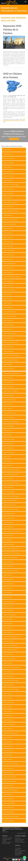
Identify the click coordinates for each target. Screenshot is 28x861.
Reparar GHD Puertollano (8, 250)
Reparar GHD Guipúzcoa (8, 254)
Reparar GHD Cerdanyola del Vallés (11, 636)
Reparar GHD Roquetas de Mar (10, 202)
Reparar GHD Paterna (8, 346)
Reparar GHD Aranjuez (8, 478)
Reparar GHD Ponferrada (8, 452)
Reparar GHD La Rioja (8, 241)
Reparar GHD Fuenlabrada (9, 658)
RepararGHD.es (9, 858)
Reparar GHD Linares (8, 750)
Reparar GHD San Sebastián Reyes (11, 548)
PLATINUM (20, 18)
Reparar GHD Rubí (7, 149)
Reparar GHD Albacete (8, 189)
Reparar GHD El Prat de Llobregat (10, 763)
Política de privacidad (19, 839)
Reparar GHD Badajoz (8, 228)
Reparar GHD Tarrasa (8, 606)
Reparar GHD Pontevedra (9, 724)
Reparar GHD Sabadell (8, 176)
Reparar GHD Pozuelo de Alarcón (10, 733)
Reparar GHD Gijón (7, 434)
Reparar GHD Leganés (8, 807)
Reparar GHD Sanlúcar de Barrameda (11, 373)
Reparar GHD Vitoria (7, 180)
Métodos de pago (6, 843)
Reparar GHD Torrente (8, 676)
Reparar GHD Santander (8, 812)
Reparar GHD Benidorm (8, 684)
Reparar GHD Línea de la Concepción (11, 667)
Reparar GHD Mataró (8, 759)
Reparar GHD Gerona (8, 233)
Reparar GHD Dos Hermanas (9, 311)
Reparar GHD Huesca (8, 628)
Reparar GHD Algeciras (8, 487)
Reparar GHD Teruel (7, 285)
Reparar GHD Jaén (7, 465)
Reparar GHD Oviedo (8, 561)
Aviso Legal (17, 837)
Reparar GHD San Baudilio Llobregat (11, 483)
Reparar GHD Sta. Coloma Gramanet (11, 553)
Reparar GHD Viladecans (8, 386)
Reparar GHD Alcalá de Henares (10, 645)
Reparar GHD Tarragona (8, 417)
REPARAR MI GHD (14, 138)
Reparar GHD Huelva (8, 728)
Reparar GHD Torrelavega (9, 513)
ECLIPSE (11, 21)
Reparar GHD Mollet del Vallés (10, 500)
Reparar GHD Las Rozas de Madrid (11, 184)
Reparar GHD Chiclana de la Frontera (11, 531)
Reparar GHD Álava (7, 693)
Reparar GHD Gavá (7, 588)
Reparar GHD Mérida (8, 623)
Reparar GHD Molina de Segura (10, 649)
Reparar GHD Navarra (8, 338)
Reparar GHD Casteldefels (9, 803)
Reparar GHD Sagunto (8, 171)
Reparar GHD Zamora (8, 154)
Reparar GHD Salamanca (8, 702)
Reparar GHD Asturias (8, 768)
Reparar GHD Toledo (7, 746)
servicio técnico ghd (21, 833)
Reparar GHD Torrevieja (8, 443)
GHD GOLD (10, 120)
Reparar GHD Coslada (8, 785)
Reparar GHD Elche (7, 592)
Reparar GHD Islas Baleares (9, 781)
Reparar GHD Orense (8, 794)
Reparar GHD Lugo (7, 404)
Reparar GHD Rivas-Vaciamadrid (10, 360)
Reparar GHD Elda (7, 215)
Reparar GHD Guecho (8, 237)
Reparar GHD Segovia (8, 610)
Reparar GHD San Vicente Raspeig (11, 509)
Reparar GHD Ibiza (7, 303)
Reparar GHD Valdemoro (8, 395)
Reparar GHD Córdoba (8, 448)
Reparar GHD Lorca (7, 715)
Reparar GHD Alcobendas (9, 439)
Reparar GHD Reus (7, 294)
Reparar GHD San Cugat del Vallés (10, 680)
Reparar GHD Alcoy (7, 575)
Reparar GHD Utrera (7, 711)
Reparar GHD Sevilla (7, 737)
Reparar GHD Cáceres (8, 671)
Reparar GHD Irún (7, 456)
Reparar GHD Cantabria (8, 583)
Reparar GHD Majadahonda (9, 263)
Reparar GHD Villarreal (8, 382)
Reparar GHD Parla (7, 408)
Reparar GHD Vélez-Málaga (9, 224)
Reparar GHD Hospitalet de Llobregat (11, 469)
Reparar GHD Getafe (8, 619)
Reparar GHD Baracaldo (8, 368)
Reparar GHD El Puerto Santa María (11, 355)
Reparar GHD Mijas (7, 298)
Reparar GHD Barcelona (8, 544)
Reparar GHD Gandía (8, 654)
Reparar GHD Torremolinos (9, 504)
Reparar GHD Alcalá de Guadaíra (10, 474)
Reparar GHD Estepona (8, 579)
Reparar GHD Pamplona (8, 426)
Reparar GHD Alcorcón (8, 272)
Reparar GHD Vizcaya (8, 566)
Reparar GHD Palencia (8, 281)
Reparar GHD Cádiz (7, 540)
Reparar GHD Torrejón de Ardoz (10, 219)
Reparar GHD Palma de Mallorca (10, 391)
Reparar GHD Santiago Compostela (11, 421)
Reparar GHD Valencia (8, 206)
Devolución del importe (20, 842)
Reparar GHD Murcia (8, 377)
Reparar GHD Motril (7, 755)
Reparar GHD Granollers (8, 601)
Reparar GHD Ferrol (7, 197)
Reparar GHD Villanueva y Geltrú (10, 342)
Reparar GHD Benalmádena (9, 614)
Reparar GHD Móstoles (8, 522)
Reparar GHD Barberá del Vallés (10, 557)
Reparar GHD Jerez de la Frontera (10, 570)
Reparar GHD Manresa (8, 720)
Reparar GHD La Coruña (8, 518)
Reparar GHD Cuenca (8, 329)
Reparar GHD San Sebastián (9, 399)
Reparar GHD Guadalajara (9, 491)
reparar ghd (4, 831)
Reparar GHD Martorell (8, 193)
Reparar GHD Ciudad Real (9, 289)
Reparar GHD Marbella (8, 798)
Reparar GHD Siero (7, 698)
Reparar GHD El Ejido (8, 535)
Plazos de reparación (6, 842)
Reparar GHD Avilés (7, 461)
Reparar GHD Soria (7, 430)
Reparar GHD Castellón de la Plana (11, 211)
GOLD (3, 21)
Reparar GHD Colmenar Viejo (9, 776)
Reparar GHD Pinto (7, 597)
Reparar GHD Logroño (8, 268)
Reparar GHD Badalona (8, 526)
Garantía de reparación (7, 837)
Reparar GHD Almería (8, 307)
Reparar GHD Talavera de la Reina (10, 816)
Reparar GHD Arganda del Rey (10, 333)
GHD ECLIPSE (16, 120)
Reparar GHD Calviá (7, 663)
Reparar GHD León (7, 167)
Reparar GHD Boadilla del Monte (10, 790)
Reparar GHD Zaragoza (8, 641)
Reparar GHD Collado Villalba (9, 316)
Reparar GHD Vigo (7, 706)
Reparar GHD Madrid (8, 246)
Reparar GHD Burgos (8, 632)
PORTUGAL (17, 854)
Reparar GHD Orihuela (8, 772)
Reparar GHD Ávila (7, 741)
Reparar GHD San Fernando (9, 412)
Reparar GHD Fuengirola (8, 158)
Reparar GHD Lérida (7, 320)
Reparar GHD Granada (8, 325)
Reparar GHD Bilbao (7, 364)
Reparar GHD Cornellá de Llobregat (11, 496)
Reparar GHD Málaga (8, 351)
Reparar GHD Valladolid (8, 162)
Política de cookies (19, 840)
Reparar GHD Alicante (8, 259)
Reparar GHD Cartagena (8, 820)
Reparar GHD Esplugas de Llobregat (11, 276)
